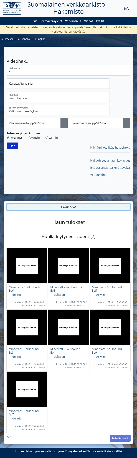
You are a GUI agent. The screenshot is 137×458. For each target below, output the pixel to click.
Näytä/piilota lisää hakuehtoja (110, 147)
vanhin (53, 137)
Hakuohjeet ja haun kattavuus (110, 160)
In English (39, 39)
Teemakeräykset (51, 21)
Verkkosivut (73, 21)
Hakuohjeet (32, 451)
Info (127, 9)
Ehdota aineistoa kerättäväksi (110, 168)
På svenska (23, 39)
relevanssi (16, 137)
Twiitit (100, 21)
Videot (88, 21)
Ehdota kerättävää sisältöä (104, 451)
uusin (36, 137)
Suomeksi (7, 39)
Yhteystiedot (73, 451)
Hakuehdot (68, 207)
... (64, 123)
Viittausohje (98, 175)
